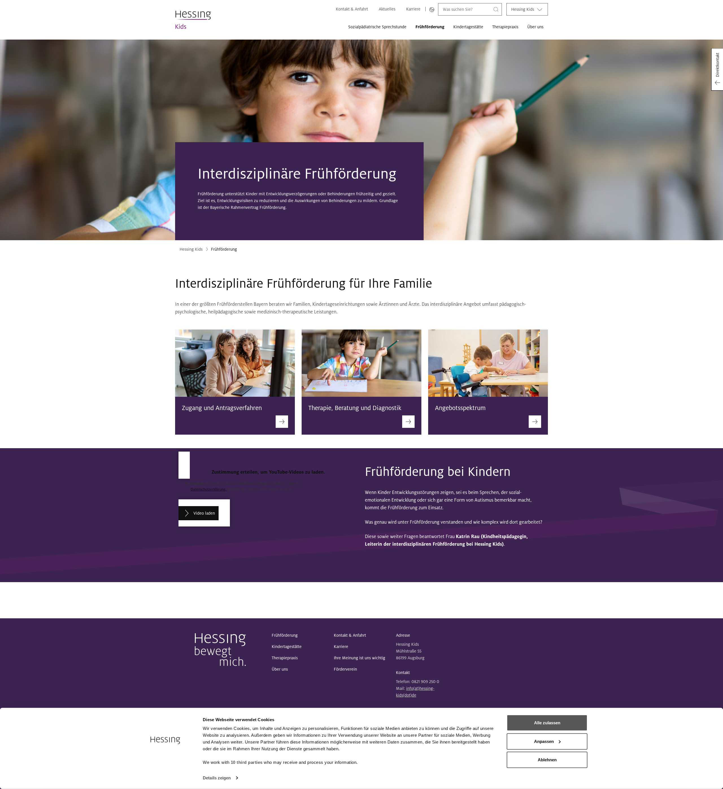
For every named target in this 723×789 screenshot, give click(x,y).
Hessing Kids (522, 9)
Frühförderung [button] (429, 27)
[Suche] (496, 9)
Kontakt (403, 672)
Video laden (204, 513)
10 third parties (247, 762)
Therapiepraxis (505, 27)
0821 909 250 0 (425, 681)
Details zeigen (217, 777)
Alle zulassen (547, 722)
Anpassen (544, 741)
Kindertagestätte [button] (468, 27)
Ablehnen (547, 759)
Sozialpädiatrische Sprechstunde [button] (377, 27)
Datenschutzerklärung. (209, 489)
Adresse (403, 635)
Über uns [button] (535, 27)
